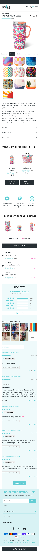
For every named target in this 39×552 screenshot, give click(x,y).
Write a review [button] (19, 313)
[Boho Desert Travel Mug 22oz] (31, 84)
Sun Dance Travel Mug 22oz (11, 456)
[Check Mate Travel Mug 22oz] (8, 72)
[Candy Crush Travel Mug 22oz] (8, 60)
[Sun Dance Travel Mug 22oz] (8, 95)
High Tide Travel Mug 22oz (10, 352)
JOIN (33, 501)
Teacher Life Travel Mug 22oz (11, 376)
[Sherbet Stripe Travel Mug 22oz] (19, 60)
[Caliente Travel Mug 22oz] (31, 72)
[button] (6, 18)
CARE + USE (6, 137)
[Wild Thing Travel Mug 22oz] (8, 84)
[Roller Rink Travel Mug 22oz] (19, 72)
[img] (6, 355)
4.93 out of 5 (25, 292)
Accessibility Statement (28, 542)
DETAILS (5, 127)
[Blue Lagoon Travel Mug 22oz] (31, 60)
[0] (31, 7)
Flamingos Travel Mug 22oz (10, 406)
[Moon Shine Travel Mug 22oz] (19, 84)
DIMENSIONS (7, 132)
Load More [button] (19, 483)
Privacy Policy (29, 540)
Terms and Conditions (10, 542)
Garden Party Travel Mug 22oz (12, 430)
